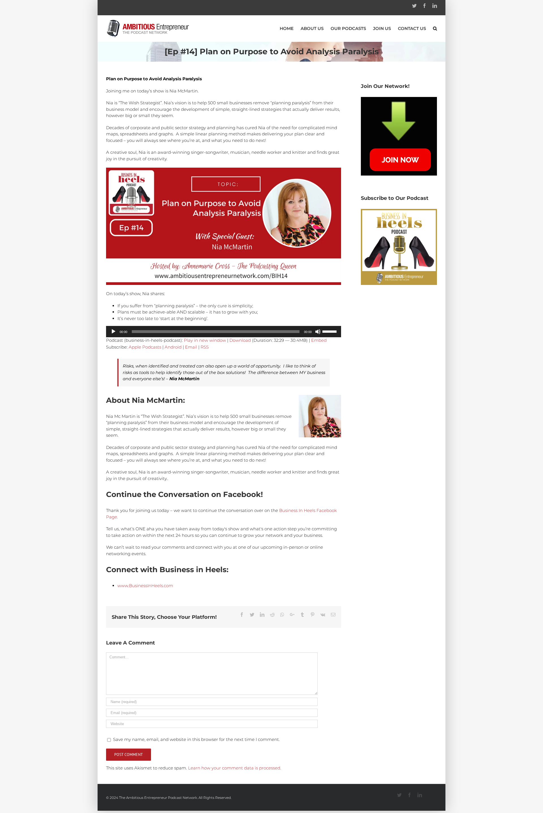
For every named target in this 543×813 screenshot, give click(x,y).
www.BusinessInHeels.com (145, 585)
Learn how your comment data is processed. (234, 768)
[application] (223, 331)
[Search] (435, 28)
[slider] (330, 331)
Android (173, 347)
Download (240, 340)
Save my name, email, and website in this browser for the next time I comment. (196, 739)
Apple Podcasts (145, 347)
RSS (205, 347)
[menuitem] (290, 28)
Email (191, 347)
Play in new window (205, 340)
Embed (319, 340)
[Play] (113, 331)
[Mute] (318, 331)
